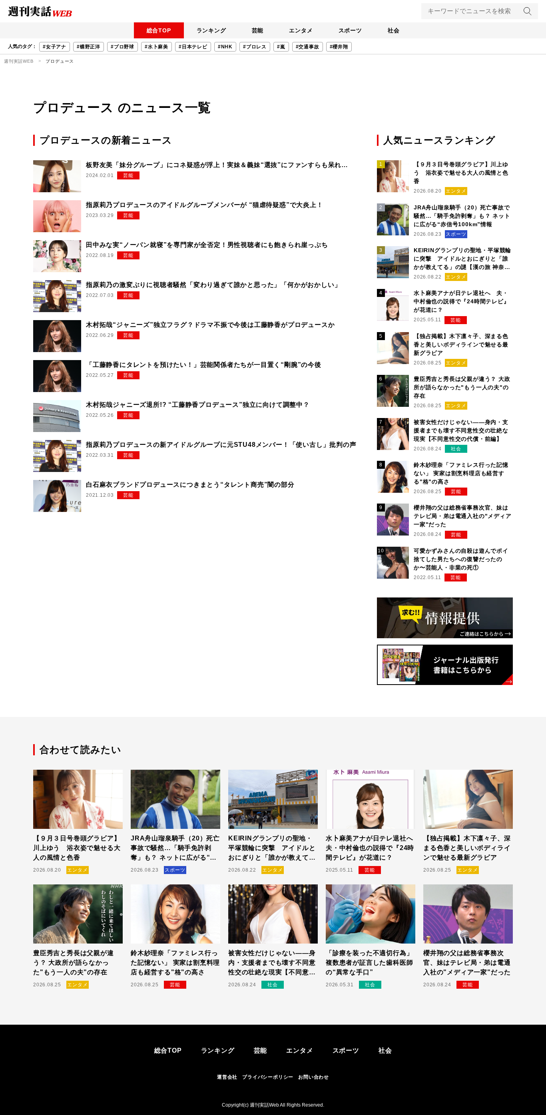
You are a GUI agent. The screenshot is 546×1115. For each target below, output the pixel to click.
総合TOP (159, 30)
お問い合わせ (313, 1077)
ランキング (211, 30)
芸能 (258, 30)
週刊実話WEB (19, 61)
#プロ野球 (122, 47)
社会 (394, 30)
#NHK (225, 47)
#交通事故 (307, 47)
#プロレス (255, 47)
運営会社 (227, 1077)
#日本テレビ (193, 47)
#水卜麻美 (156, 47)
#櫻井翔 (339, 47)
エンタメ (301, 30)
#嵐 (281, 47)
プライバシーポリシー (267, 1077)
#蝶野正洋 (88, 47)
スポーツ (350, 30)
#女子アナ (54, 47)
